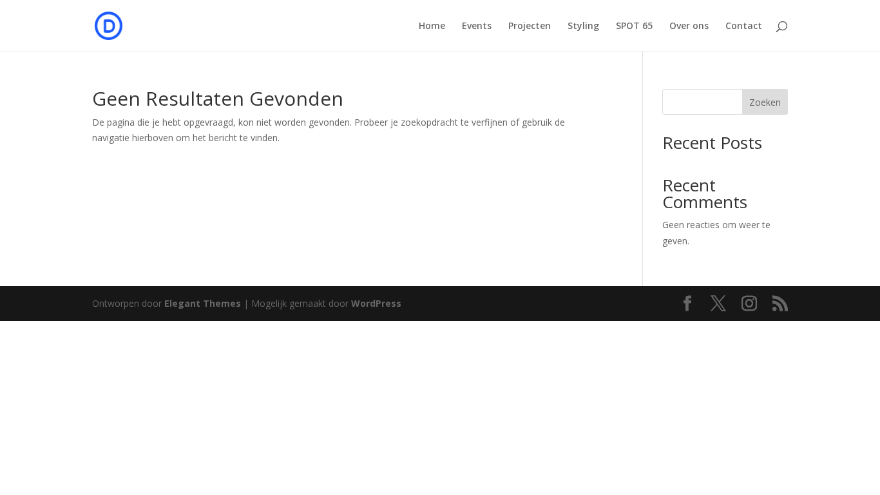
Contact (743, 26)
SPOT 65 (634, 26)
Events (477, 26)
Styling (583, 26)
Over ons (689, 26)
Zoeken (765, 102)
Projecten (529, 26)
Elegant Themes (202, 303)
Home (432, 26)
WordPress (376, 303)
